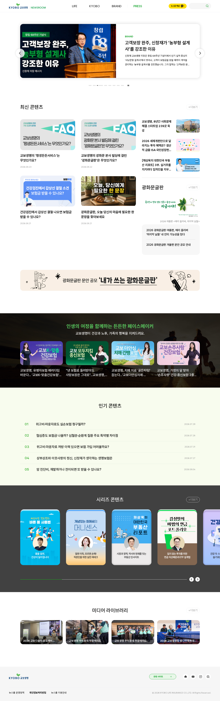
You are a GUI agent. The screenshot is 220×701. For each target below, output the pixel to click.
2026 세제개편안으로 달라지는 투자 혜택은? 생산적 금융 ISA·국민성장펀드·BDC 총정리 (157, 145)
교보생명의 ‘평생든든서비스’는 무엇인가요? (40, 158)
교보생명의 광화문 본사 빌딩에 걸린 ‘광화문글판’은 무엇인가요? (104, 158)
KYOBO (94, 6)
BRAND (117, 6)
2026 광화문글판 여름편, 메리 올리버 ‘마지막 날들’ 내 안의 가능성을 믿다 (167, 232)
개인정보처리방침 (37, 692)
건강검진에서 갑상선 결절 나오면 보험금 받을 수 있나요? (46, 214)
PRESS (137, 6)
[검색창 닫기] (200, 6)
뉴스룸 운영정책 (16, 692)
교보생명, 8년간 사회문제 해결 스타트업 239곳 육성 (156, 126)
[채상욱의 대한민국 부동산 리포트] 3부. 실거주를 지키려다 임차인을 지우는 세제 (156, 165)
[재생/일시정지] (128, 85)
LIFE (74, 6)
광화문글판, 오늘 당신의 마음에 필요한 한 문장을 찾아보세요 (107, 214)
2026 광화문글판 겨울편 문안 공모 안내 (168, 244)
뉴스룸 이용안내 (58, 692)
